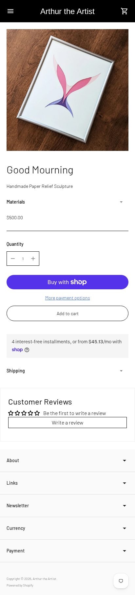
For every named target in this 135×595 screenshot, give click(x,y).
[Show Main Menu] (10, 11)
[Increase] (33, 258)
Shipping (16, 370)
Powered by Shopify (20, 585)
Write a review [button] (67, 422)
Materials (16, 202)
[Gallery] (67, 90)
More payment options (67, 297)
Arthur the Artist (44, 579)
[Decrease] (13, 258)
